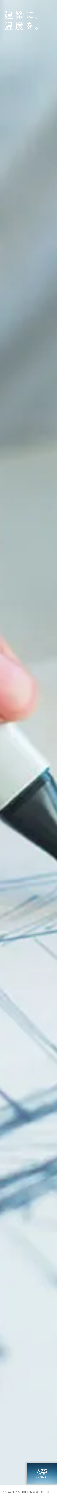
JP (42, 1492)
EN (48, 1492)
